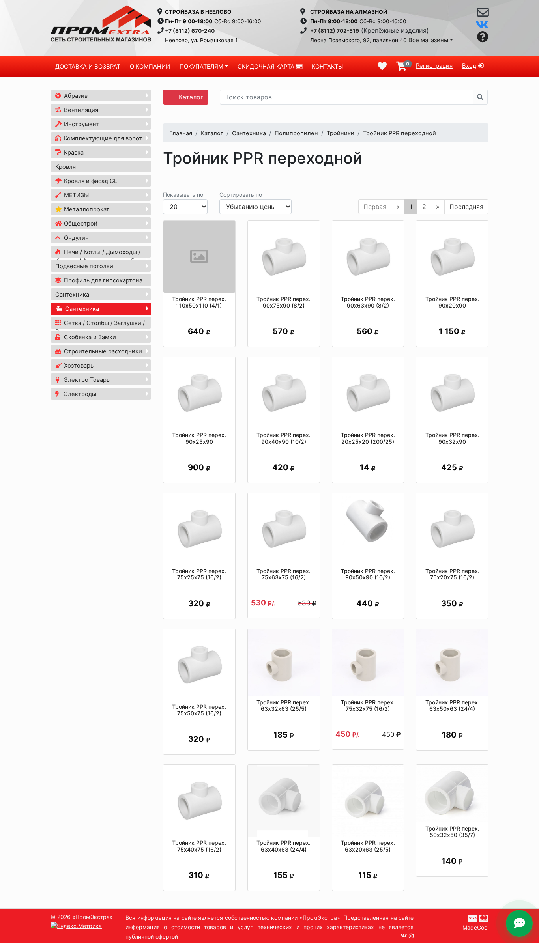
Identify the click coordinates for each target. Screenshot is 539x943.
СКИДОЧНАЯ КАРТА (267, 66)
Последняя (466, 207)
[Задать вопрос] (482, 37)
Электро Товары (86, 379)
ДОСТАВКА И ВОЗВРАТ (87, 66)
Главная (180, 133)
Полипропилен (296, 133)
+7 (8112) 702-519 (334, 31)
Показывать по (183, 194)
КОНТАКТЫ (327, 66)
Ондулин (75, 237)
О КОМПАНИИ (150, 66)
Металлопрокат (85, 209)
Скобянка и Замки (89, 337)
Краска (73, 152)
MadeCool (475, 927)
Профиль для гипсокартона (102, 280)
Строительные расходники (102, 351)
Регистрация (434, 65)
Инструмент (80, 124)
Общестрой (79, 223)
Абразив (75, 95)
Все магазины (428, 40)
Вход (469, 65)
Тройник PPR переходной (399, 133)
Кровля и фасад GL (89, 181)
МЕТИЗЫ (75, 195)
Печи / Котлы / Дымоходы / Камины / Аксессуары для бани (99, 256)
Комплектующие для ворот (102, 138)
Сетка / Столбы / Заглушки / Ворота (100, 327)
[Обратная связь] (482, 14)
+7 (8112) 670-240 (190, 31)
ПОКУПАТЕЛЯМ (201, 66)
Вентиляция (80, 110)
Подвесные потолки (84, 266)
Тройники (340, 133)
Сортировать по (240, 194)
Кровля (65, 166)
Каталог (190, 97)
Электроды (79, 394)
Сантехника (72, 294)
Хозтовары (78, 365)
